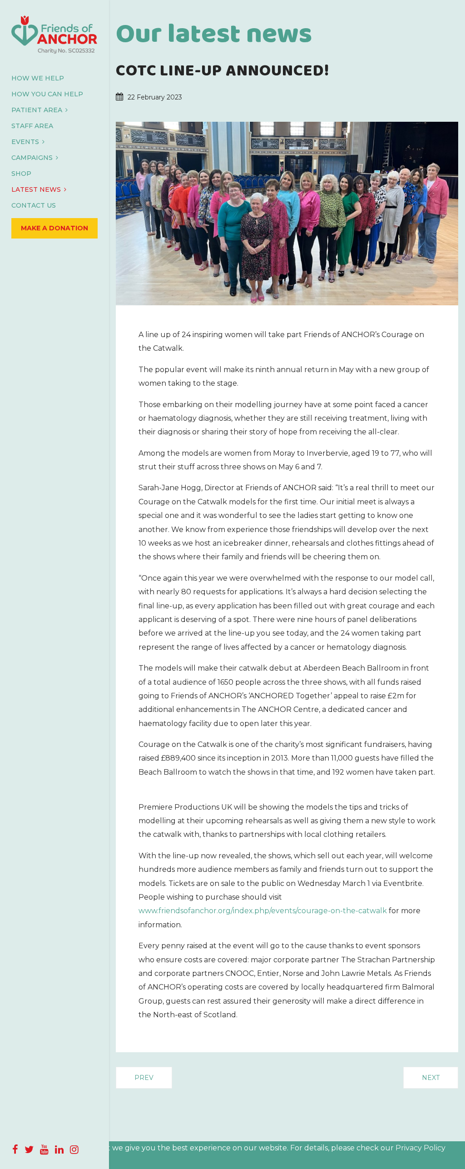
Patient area (36, 110)
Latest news (36, 189)
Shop (21, 173)
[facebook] (15, 1150)
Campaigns (32, 158)
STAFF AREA (32, 126)
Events (25, 142)
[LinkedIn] (59, 1150)
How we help (37, 78)
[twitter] (29, 1150)
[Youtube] (44, 1150)
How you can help (47, 94)
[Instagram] (74, 1150)
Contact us (33, 205)
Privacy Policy (420, 1148)
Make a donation (54, 228)
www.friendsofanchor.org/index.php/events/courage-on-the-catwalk (263, 910)
